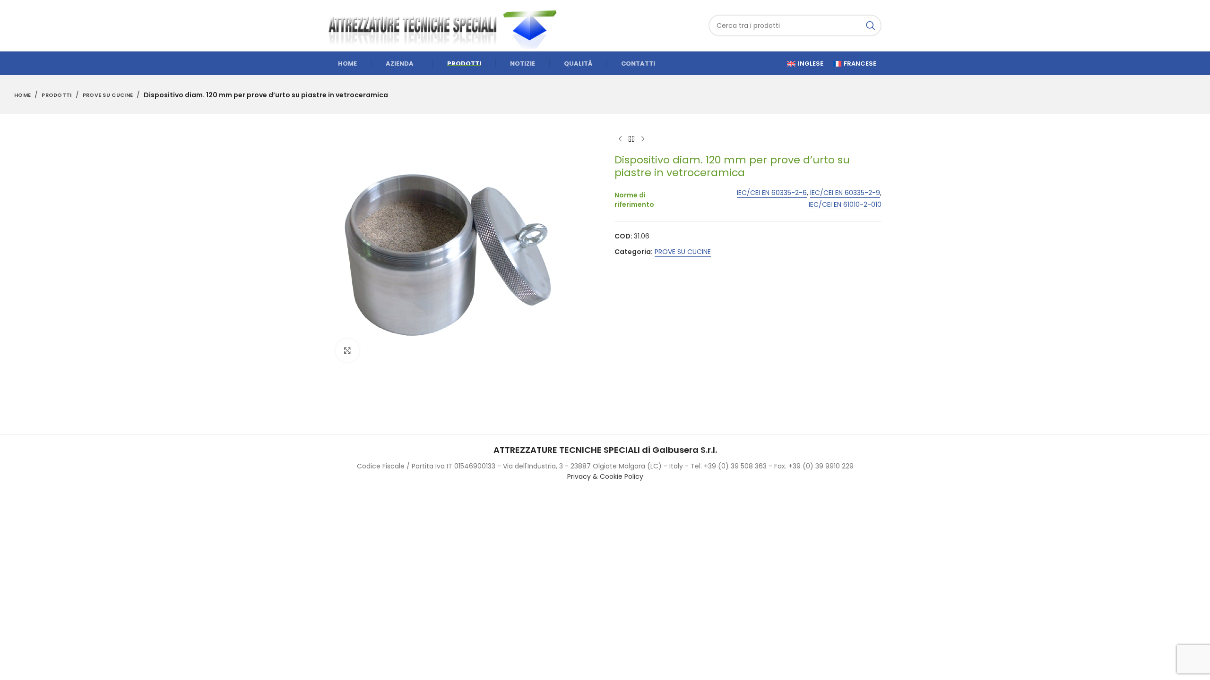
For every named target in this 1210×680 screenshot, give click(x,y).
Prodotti (56, 95)
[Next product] (642, 138)
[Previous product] (620, 138)
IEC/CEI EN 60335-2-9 (845, 192)
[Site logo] (446, 25)
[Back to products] (631, 138)
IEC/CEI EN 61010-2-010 (845, 204)
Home (22, 95)
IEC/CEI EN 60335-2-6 (772, 192)
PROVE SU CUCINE (108, 95)
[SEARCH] (871, 25)
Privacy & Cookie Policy (605, 476)
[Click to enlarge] (347, 350)
